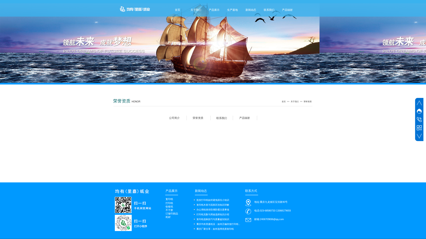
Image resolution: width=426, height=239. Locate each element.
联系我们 (269, 9)
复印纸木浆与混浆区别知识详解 (213, 204)
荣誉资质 (308, 101)
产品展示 (214, 9)
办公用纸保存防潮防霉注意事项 (213, 209)
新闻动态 (250, 9)
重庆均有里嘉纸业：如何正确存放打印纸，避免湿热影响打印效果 (219, 224)
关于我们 (196, 9)
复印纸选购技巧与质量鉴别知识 (213, 219)
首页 (177, 9)
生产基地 (232, 9)
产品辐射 (287, 9)
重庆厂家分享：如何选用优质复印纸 (215, 229)
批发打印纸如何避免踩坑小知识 (213, 200)
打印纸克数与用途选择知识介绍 (213, 214)
